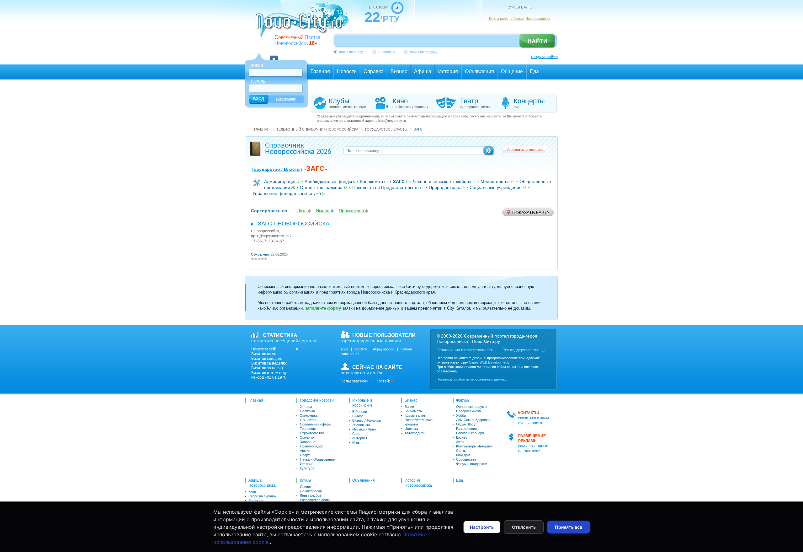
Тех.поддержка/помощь (524, 350)
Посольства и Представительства (386, 187)
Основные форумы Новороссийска (471, 409)
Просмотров (352, 210)
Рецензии (255, 500)
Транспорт (308, 428)
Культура (307, 468)
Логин (257, 66)
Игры (356, 442)
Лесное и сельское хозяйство (442, 181)
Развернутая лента (315, 500)
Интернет (359, 438)
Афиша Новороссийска (262, 483)
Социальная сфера (315, 424)
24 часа (306, 407)
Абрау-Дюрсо (383, 349)
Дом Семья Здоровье (473, 420)
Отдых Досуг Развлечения (466, 426)
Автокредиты (415, 433)
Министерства (495, 181)
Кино (252, 492)
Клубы (305, 480)
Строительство (312, 433)
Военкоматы (372, 181)
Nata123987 (350, 354)
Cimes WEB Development (488, 362)
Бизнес (411, 400)
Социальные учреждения (496, 187)
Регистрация (285, 98)
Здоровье (307, 442)
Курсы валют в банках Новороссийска (519, 18)
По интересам (311, 491)
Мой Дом (463, 455)
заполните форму (323, 308)
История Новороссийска (418, 483)
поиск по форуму (424, 52)
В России (359, 412)
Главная (261, 129)
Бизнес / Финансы (366, 420)
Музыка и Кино (364, 429)
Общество (308, 420)
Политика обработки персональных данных (471, 379)
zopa (344, 349)
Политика (307, 411)
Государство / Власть (386, 129)
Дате (302, 210)
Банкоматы (414, 411)
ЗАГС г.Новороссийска (293, 223)
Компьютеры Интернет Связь (474, 448)
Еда (459, 480)
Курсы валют (415, 415)
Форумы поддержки (471, 464)
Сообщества (466, 459)
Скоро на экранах (262, 496)
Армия (305, 450)
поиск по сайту (351, 52)
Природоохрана (445, 187)
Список (305, 487)
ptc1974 (360, 349)
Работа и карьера (470, 433)
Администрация (280, 181)
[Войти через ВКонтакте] (274, 56)
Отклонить (524, 527)
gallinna (406, 349)
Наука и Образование (317, 459)
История (306, 464)
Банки (409, 407)
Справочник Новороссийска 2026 (298, 149)
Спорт (305, 455)
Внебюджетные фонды (328, 181)
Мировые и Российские (362, 403)
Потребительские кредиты (419, 422)
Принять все (568, 527)
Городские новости (317, 400)
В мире (358, 416)
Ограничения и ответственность (465, 350)
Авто (460, 442)
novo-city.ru (304, 24)
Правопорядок (311, 446)
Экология (307, 437)
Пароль (258, 81)
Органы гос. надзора (321, 187)
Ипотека (411, 428)
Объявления (363, 480)
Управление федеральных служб (287, 193)
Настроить (482, 527)
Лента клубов (310, 495)
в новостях (386, 52)
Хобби (461, 415)
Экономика (308, 415)
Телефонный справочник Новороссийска (317, 129)
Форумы (463, 400)
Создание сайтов (544, 57)
